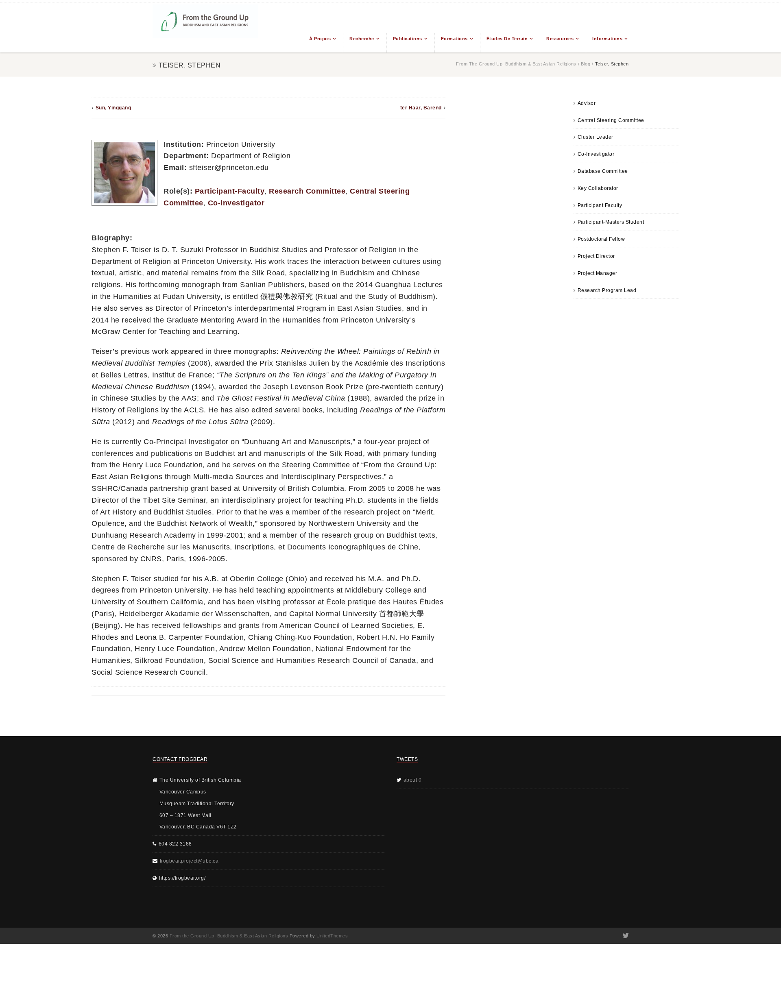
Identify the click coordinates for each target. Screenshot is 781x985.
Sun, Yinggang (113, 108)
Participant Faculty (600, 205)
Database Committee (603, 171)
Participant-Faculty (230, 191)
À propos (320, 38)
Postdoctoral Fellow (601, 239)
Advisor (587, 103)
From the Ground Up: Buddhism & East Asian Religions (516, 63)
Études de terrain (507, 38)
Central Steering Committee (611, 120)
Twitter (625, 936)
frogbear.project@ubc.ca (189, 861)
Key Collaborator (598, 188)
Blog (585, 63)
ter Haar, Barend (421, 108)
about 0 (413, 780)
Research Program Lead (607, 290)
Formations (454, 38)
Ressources (560, 38)
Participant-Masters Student (611, 222)
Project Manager (597, 273)
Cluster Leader (595, 137)
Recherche (361, 38)
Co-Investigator (596, 154)
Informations (607, 38)
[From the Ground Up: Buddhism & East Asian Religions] (205, 27)
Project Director (596, 256)
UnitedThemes (332, 935)
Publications (407, 38)
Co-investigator (236, 203)
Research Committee (307, 191)
